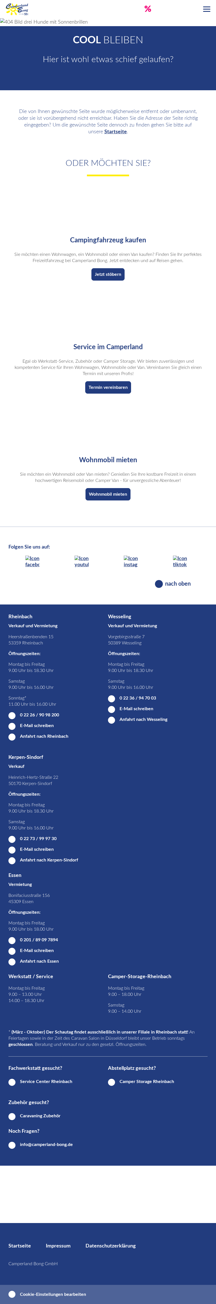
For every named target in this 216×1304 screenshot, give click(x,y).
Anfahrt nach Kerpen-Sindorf (49, 860)
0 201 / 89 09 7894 (39, 940)
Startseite (115, 131)
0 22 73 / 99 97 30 (38, 838)
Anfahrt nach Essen (39, 961)
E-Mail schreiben (37, 725)
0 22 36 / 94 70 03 (138, 698)
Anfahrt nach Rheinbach (44, 736)
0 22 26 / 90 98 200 (39, 715)
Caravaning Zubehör (40, 1116)
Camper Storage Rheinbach (147, 1081)
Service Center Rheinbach (46, 1081)
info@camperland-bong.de (46, 1144)
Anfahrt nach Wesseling (143, 719)
